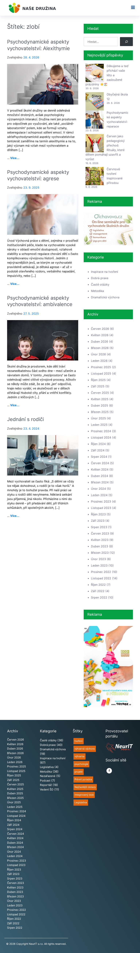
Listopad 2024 (101, 437)
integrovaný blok (84, 794)
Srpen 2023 (99, 527)
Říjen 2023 (98, 514)
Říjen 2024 (98, 444)
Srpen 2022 (99, 597)
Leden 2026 (99, 361)
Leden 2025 (99, 425)
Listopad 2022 (101, 578)
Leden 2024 (99, 495)
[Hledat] (126, 41)
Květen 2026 (99, 335)
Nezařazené (47, 776)
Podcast (45, 780)
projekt (79, 771)
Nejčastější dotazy (85, 787)
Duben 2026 (99, 341)
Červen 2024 (100, 463)
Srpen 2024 (99, 456)
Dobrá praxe (99, 278)
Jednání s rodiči (25, 419)
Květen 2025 (99, 399)
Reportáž (46, 785)
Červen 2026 (100, 329)
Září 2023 (97, 520)
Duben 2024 (99, 476)
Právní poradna (83, 779)
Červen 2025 (100, 393)
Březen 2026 (100, 348)
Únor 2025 (98, 418)
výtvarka (79, 756)
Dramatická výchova (105, 297)
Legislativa (47, 767)
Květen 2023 (99, 540)
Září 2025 (97, 386)
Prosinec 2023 (101, 501)
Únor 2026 (98, 354)
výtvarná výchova (85, 748)
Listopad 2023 (101, 508)
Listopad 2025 (101, 373)
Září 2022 (97, 591)
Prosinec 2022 (101, 572)
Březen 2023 (100, 552)
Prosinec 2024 (101, 431)
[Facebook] (109, 770)
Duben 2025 (99, 405)
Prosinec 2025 (101, 367)
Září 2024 (97, 450)
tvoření (79, 740)
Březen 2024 (100, 482)
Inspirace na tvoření (104, 271)
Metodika (97, 291)
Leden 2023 (99, 565)
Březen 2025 (100, 412)
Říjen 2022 (98, 584)
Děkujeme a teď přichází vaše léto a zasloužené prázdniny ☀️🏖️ (107, 75)
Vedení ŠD (46, 789)
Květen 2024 (99, 469)
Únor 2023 (98, 559)
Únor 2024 (98, 488)
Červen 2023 (100, 533)
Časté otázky (100, 284)
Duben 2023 (99, 546)
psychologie (81, 764)
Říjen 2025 (98, 380)
